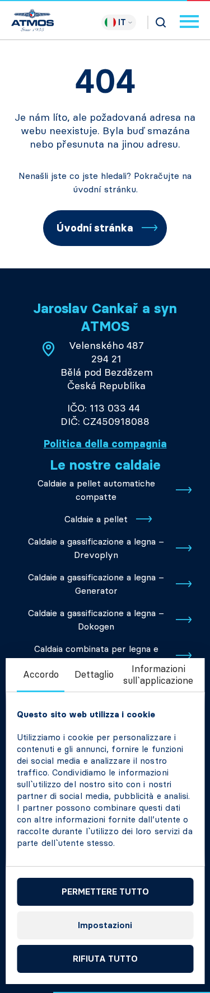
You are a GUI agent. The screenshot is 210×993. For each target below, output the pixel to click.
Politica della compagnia (105, 444)
